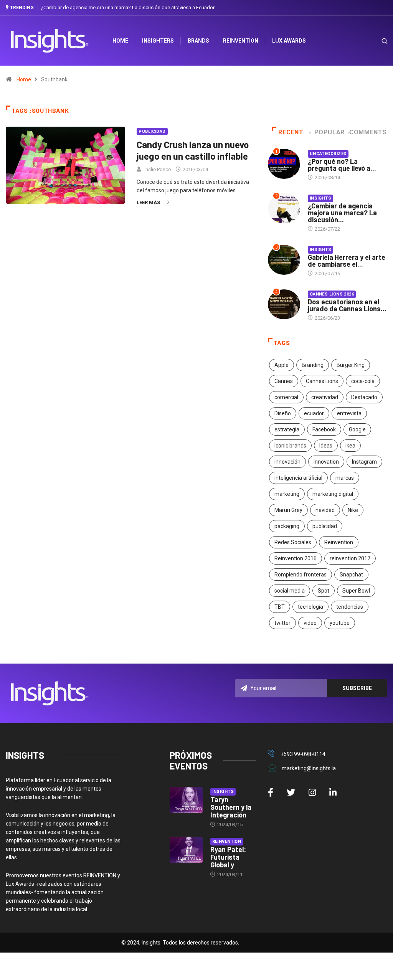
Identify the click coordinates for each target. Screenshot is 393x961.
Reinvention (240, 41)
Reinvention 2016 (295, 558)
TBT (279, 607)
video (310, 623)
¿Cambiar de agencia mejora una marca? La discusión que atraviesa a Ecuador (128, 7)
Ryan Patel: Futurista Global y (228, 857)
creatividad (324, 397)
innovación (287, 462)
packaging (286, 526)
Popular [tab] (329, 132)
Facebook (324, 429)
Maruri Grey (288, 510)
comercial (286, 397)
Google (357, 429)
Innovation (326, 462)
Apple (281, 365)
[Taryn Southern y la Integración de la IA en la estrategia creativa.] (186, 800)
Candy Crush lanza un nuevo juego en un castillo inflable (193, 150)
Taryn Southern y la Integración (230, 807)
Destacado (364, 397)
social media (289, 591)
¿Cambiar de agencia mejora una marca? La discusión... (342, 212)
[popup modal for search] (374, 40)
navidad (325, 510)
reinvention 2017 (350, 558)
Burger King (351, 365)
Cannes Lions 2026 (332, 294)
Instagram (364, 462)
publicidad (324, 526)
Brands (198, 41)
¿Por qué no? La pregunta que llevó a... (342, 164)
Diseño (282, 413)
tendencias (349, 607)
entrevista (349, 413)
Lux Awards (289, 41)
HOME (120, 41)
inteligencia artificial (298, 478)
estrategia (286, 429)
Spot (323, 591)
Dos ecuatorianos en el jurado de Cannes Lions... (347, 305)
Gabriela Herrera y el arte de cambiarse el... (346, 260)
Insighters (158, 41)
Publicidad (152, 131)
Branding (313, 365)
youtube (340, 623)
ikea (350, 446)
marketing (286, 494)
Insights (321, 198)
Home (24, 79)
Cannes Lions (322, 381)
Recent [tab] (290, 132)
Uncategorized (328, 153)
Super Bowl (356, 591)
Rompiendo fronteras (300, 574)
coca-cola (363, 381)
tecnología (310, 607)
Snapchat (351, 574)
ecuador (314, 413)
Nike (353, 510)
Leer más (148, 202)
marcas (344, 478)
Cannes (283, 381)
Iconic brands (290, 446)
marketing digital (332, 494)
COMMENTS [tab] (367, 132)
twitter (282, 623)
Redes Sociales (292, 542)
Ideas (325, 446)
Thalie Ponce (157, 169)
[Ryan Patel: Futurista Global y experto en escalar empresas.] (186, 850)
